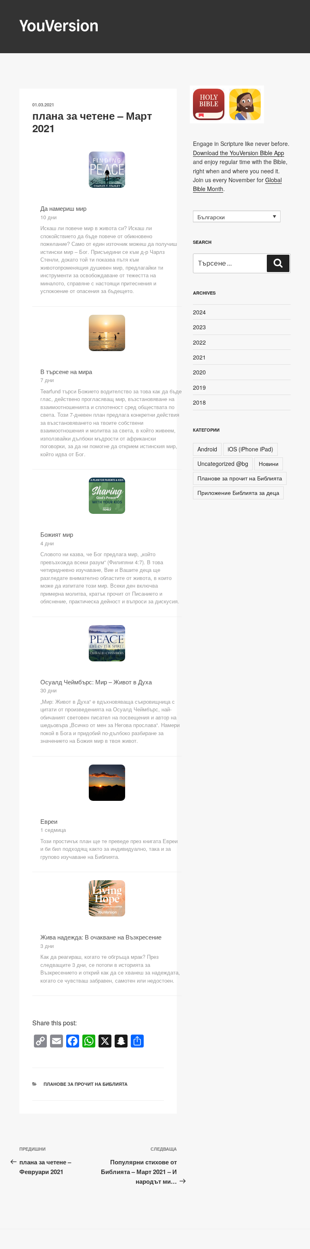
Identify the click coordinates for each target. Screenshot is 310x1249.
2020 (199, 372)
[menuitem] (237, 216)
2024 (199, 312)
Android (207, 449)
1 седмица (53, 829)
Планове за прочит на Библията (86, 1084)
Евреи (48, 821)
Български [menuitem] (211, 217)
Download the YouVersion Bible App (238, 153)
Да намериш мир (63, 208)
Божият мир (56, 534)
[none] (237, 216)
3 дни (47, 946)
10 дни (48, 217)
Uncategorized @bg (222, 463)
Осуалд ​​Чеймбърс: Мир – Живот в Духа (96, 681)
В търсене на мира (66, 371)
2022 (199, 342)
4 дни (47, 543)
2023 (199, 327)
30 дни (48, 690)
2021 (199, 357)
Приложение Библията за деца (238, 492)
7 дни (47, 380)
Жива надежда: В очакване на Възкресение (100, 937)
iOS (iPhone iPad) (250, 449)
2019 (199, 387)
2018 (199, 402)
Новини (269, 463)
